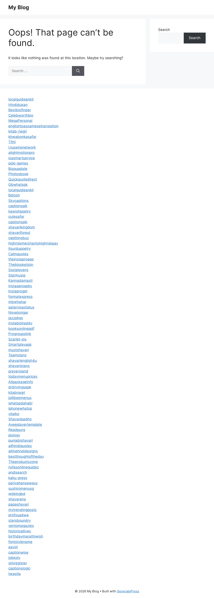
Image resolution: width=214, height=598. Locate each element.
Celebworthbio (20, 115)
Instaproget (17, 291)
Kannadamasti (20, 280)
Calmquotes (18, 254)
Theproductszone (23, 462)
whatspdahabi (20, 403)
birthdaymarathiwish (25, 536)
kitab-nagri (17, 131)
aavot (13, 547)
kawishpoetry (19, 211)
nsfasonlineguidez (23, 467)
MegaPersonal (20, 121)
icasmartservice (21, 158)
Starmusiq (16, 275)
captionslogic (19, 568)
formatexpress (20, 297)
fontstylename (20, 542)
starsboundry (19, 520)
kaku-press (17, 478)
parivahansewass (23, 483)
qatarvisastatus (21, 307)
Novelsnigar (18, 312)
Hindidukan (18, 105)
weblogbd (16, 494)
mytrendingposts (22, 510)
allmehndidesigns (23, 451)
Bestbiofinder (19, 110)
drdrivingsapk (19, 387)
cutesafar (16, 216)
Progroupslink (19, 334)
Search (164, 30)
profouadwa (18, 515)
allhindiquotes (20, 446)
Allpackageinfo (20, 382)
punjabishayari (20, 440)
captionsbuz (18, 238)
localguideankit (21, 99)
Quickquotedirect (22, 179)
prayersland (18, 371)
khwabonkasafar (22, 137)
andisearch (17, 472)
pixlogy (14, 435)
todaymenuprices (22, 376)
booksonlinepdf (21, 328)
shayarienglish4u (22, 360)
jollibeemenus (20, 398)
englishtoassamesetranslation (33, 126)
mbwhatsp (17, 302)
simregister (17, 563)
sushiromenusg (21, 488)
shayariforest (19, 233)
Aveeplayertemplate (25, 424)
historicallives (19, 531)
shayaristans (19, 366)
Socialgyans (18, 270)
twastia (14, 574)
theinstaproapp (21, 259)
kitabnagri (16, 392)
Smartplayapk (20, 344)
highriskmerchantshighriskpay (33, 243)
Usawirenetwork (22, 147)
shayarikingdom (21, 227)
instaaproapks (20, 286)
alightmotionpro (21, 152)
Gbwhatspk (18, 184)
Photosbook (18, 174)
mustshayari (18, 350)
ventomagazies (21, 526)
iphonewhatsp (20, 408)
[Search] (78, 71)
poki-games (18, 163)
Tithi (12, 142)
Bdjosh (14, 195)
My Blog (18, 7)
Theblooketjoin (20, 265)
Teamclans (17, 355)
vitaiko (13, 414)
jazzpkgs (15, 318)
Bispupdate (17, 169)
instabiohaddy (20, 323)
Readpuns (16, 430)
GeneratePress (128, 591)
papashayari (18, 504)
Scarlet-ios (17, 339)
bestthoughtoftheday (26, 456)
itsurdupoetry (19, 248)
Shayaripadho (20, 419)
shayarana (17, 499)
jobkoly (14, 558)
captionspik (17, 206)
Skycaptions (18, 201)
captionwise (18, 552)
